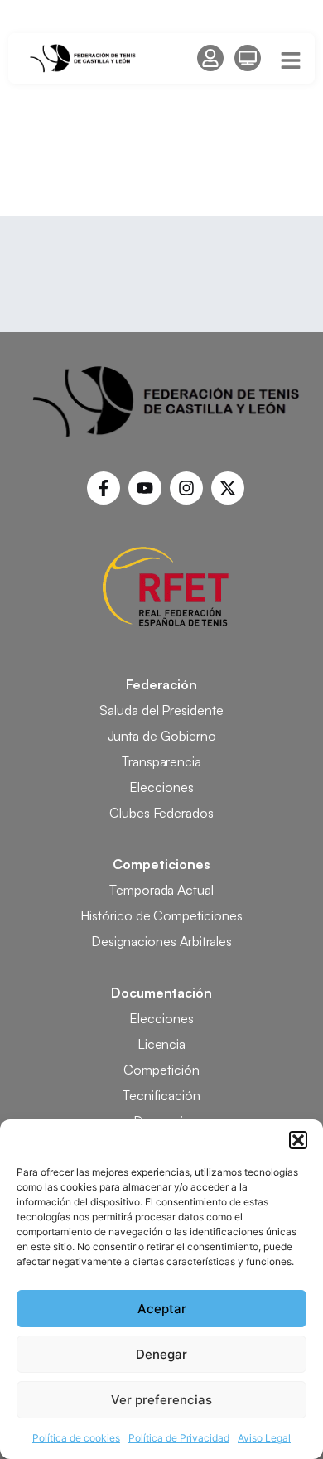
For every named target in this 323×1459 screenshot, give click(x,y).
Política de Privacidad (178, 1438)
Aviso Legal (264, 1438)
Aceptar (161, 1308)
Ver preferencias (161, 1400)
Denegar (161, 1354)
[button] (298, 1140)
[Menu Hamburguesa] (290, 60)
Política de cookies (76, 1438)
